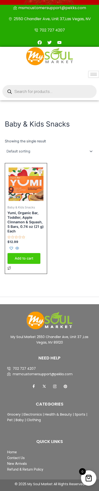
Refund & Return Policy (25, 469)
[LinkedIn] (54, 386)
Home (12, 452)
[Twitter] (44, 386)
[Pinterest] (65, 386)
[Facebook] (33, 386)
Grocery (14, 414)
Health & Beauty (58, 414)
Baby (19, 420)
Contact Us (16, 458)
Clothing (34, 420)
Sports (80, 414)
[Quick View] (16, 248)
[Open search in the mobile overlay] (49, 91)
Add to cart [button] (24, 258)
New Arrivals (17, 463)
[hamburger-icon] (93, 74)
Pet (10, 420)
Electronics (33, 414)
